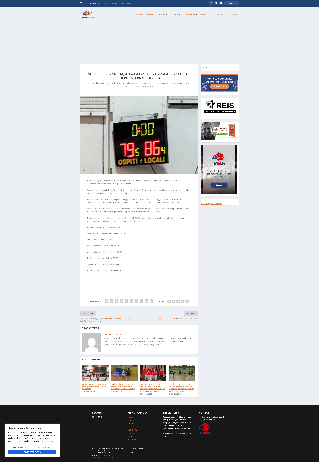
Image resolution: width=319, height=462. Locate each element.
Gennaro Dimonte (105, 83)
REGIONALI (133, 430)
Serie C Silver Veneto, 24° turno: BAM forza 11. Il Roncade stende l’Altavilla (123, 386)
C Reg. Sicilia (154, 83)
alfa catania (132, 83)
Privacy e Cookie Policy (98, 457)
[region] (32, 440)
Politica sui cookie (48, 441)
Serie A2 (161, 14)
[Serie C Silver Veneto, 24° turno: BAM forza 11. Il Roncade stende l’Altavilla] (124, 373)
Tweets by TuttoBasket (211, 203)
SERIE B (131, 426)
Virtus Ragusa (136, 86)
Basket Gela (143, 83)
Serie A (150, 14)
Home (140, 14)
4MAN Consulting (104, 455)
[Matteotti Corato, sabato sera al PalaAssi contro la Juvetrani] (95, 373)
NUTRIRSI (132, 439)
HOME (130, 417)
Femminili (205, 14)
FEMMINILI (132, 433)
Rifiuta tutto (43, 447)
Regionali (189, 14)
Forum (108, 457)
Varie (219, 14)
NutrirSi (233, 14)
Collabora (114, 457)
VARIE (130, 436)
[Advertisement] (159, 40)
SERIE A (131, 420)
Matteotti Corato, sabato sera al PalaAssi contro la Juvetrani (94, 386)
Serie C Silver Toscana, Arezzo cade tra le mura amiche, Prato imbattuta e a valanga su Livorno (152, 387)
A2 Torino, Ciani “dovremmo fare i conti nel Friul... (118, 3)
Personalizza (19, 447)
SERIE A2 (132, 423)
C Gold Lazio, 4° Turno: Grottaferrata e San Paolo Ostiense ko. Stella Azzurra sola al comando (181, 387)
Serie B (174, 14)
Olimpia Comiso (167, 83)
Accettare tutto (32, 452)
